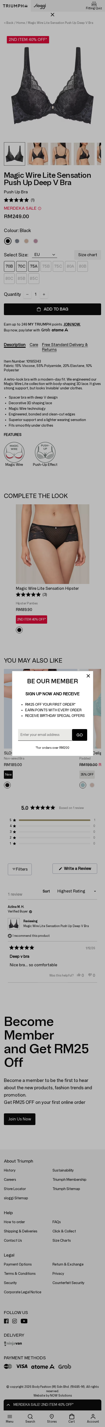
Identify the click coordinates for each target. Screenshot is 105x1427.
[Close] (88, 676)
